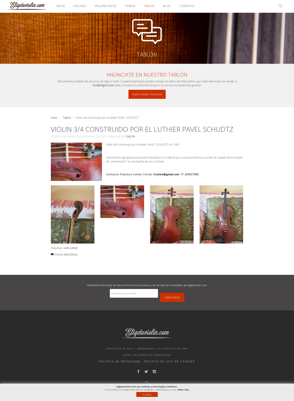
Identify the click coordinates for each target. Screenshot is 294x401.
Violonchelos (105, 6)
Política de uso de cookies (169, 361)
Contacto (186, 6)
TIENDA (130, 6)
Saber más (183, 389)
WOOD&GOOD (146, 348)
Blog (167, 6)
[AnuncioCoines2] (122, 201)
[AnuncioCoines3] (172, 214)
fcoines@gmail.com (166, 174)
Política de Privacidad (120, 361)
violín (66, 248)
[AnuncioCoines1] (72, 214)
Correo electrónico (66, 254)
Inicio (60, 6)
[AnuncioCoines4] (221, 214)
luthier (74, 248)
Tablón (148, 6)
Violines (80, 6)
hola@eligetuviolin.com (106, 85)
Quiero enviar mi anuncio (147, 94)
